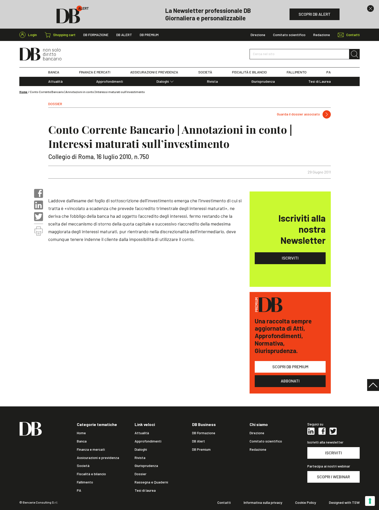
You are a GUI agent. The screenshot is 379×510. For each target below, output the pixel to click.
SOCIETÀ (205, 72)
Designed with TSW (344, 502)
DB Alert (124, 35)
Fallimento (85, 482)
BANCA (53, 72)
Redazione (321, 35)
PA (328, 72)
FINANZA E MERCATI (94, 72)
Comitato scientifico (289, 35)
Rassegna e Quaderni (151, 482)
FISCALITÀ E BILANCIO (249, 72)
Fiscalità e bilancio (91, 474)
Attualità (55, 81)
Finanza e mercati (91, 449)
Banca (82, 441)
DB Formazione (96, 35)
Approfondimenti (109, 81)
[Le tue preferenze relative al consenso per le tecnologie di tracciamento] (370, 501)
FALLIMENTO (297, 72)
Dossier (140, 474)
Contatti (224, 502)
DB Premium (149, 35)
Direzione (258, 35)
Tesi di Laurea (319, 81)
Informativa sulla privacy (263, 502)
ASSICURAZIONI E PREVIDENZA (154, 72)
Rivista (212, 81)
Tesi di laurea (145, 490)
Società (83, 466)
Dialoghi (162, 81)
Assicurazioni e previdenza (98, 458)
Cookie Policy (305, 502)
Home (23, 92)
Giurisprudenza (263, 81)
